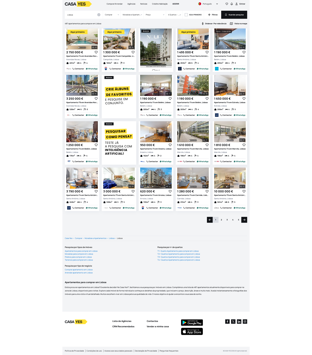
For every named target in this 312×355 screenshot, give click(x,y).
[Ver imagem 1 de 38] (189, 186)
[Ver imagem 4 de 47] (231, 186)
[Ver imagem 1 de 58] (115, 186)
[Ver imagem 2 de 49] (80, 47)
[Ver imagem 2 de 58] (117, 186)
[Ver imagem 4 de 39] (231, 47)
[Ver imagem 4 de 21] (83, 186)
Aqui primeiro (195, 15)
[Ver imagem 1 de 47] (226, 186)
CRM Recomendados (123, 326)
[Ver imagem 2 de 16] (117, 47)
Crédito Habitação (160, 4)
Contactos (152, 321)
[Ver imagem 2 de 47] (228, 186)
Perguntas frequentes (169, 351)
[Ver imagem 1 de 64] (78, 93)
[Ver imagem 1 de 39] (226, 47)
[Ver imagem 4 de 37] (83, 140)
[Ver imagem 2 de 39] (228, 47)
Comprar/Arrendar (115, 4)
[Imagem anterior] (68, 39)
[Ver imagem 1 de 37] (78, 140)
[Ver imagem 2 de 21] (80, 186)
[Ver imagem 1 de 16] (115, 47)
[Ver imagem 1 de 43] (226, 93)
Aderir (175, 4)
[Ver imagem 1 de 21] (78, 186)
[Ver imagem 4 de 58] (120, 186)
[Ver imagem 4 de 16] (120, 47)
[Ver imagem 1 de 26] (189, 93)
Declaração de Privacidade (146, 351)
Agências (131, 4)
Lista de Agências (121, 321)
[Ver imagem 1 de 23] (189, 47)
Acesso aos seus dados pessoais (118, 351)
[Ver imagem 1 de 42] (152, 186)
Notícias (143, 4)
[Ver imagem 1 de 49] (78, 47)
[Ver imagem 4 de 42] (157, 186)
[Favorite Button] (96, 52)
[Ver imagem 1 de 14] (152, 93)
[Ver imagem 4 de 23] (194, 47)
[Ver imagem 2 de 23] (191, 47)
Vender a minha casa (158, 326)
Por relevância (215, 23)
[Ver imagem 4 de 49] (83, 47)
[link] (92, 68)
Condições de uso (94, 351)
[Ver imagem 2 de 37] (80, 140)
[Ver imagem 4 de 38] (194, 186)
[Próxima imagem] (96, 39)
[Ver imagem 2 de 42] (154, 186)
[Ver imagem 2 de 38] (191, 186)
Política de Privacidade (74, 351)
